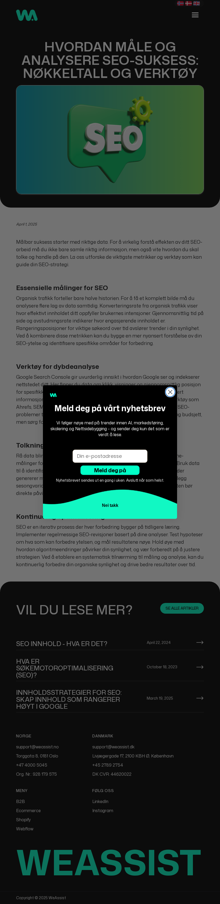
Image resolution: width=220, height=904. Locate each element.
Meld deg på (110, 470)
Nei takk (110, 505)
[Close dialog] (170, 392)
